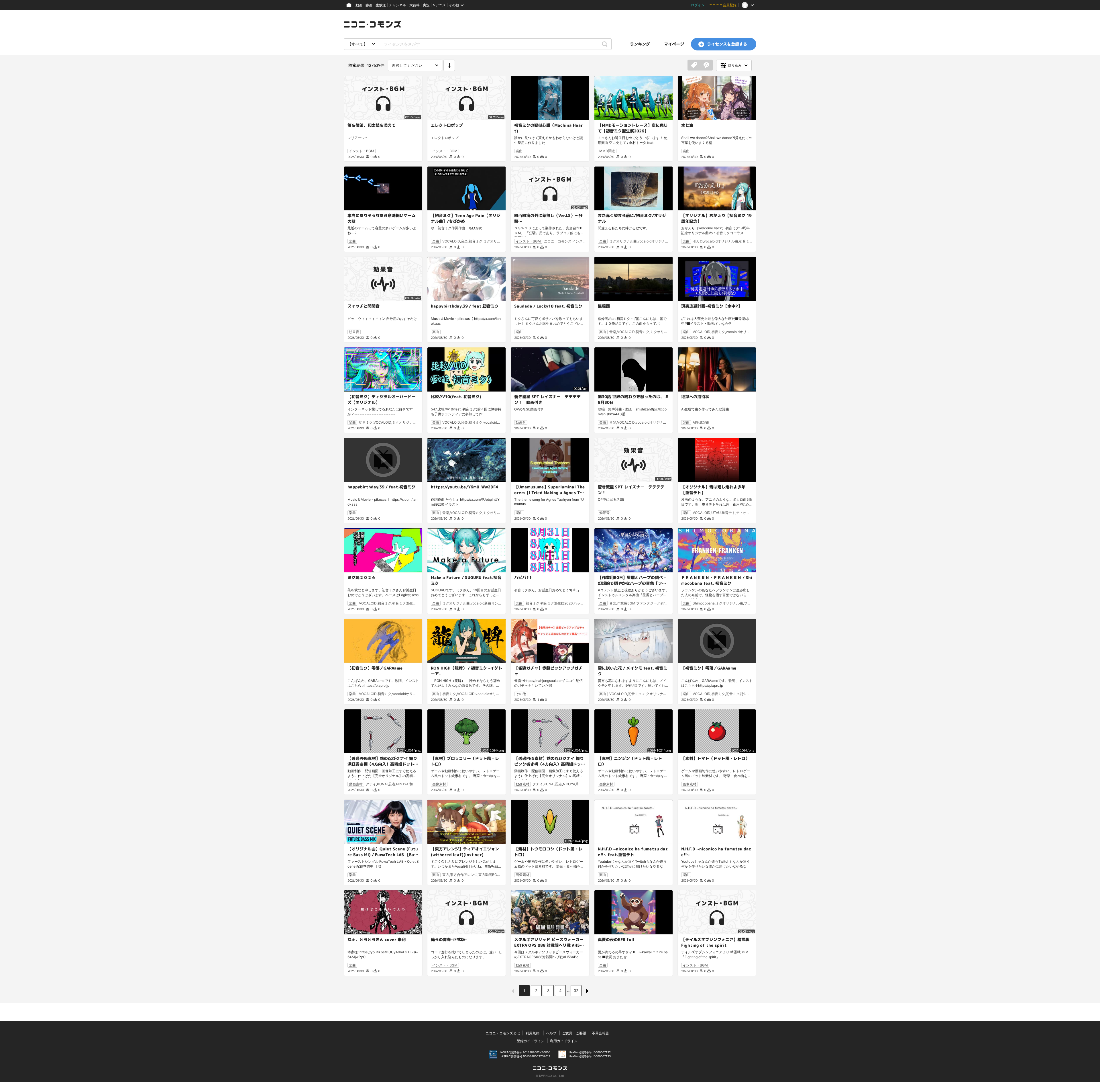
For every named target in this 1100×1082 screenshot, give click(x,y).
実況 (426, 5)
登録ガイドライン (530, 1041)
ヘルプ (551, 1033)
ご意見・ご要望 (574, 1033)
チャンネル (397, 5)
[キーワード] (706, 65)
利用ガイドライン (564, 1041)
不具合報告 (600, 1033)
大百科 (414, 5)
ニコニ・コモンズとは (503, 1033)
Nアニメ (439, 5)
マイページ (674, 44)
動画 (358, 5)
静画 (369, 5)
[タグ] (694, 65)
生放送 (381, 5)
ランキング (640, 44)
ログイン (698, 5)
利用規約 (532, 1033)
